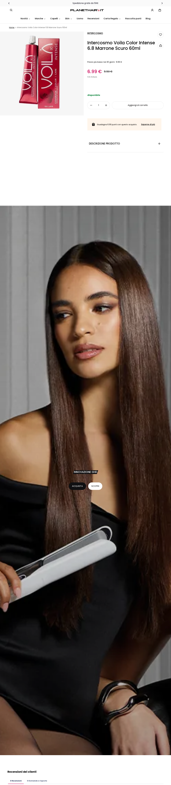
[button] (11, 10)
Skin (67, 18)
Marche (39, 18)
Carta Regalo (111, 18)
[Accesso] (152, 10)
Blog (148, 18)
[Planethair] (87, 10)
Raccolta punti (133, 18)
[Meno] (91, 105)
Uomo (80, 18)
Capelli (54, 18)
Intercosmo (95, 33)
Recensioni (93, 18)
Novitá (24, 18)
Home (11, 27)
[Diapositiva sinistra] (9, 3)
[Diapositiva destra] (162, 3)
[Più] (106, 105)
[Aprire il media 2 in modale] (42, 73)
